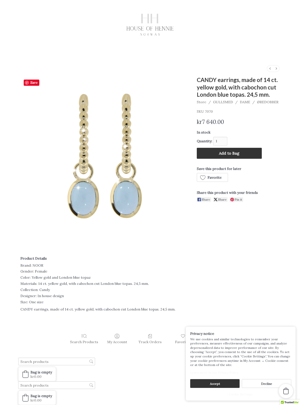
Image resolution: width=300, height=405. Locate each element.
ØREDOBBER (267, 102)
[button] (212, 177)
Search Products (84, 342)
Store (201, 102)
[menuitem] (270, 68)
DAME (245, 102)
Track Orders (150, 342)
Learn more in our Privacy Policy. (214, 373)
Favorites (183, 342)
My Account (117, 342)
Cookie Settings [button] (241, 394)
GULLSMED (223, 102)
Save (34, 82)
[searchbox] (56, 361)
